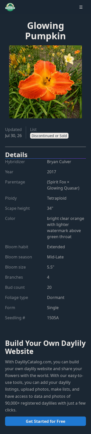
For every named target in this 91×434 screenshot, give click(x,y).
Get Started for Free (45, 421)
